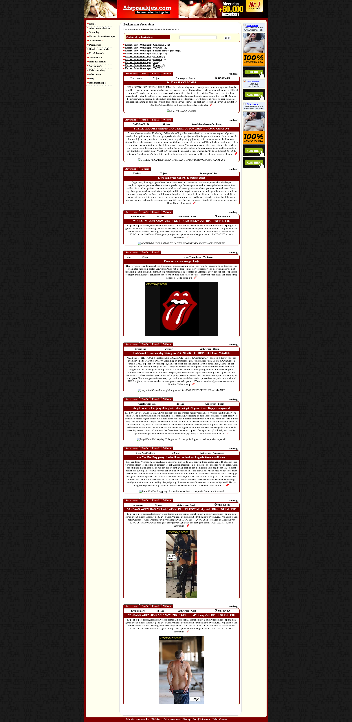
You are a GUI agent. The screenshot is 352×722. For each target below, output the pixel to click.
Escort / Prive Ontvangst (102, 36)
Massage (157, 53)
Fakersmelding (97, 70)
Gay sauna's (95, 65)
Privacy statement (172, 719)
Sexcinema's (95, 57)
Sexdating (94, 32)
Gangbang (158, 44)
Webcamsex (96, 40)
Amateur (157, 59)
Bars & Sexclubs (97, 61)
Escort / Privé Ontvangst (138, 44)
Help (91, 78)
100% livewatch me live (254, 85)
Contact (223, 719)
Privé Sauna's (96, 53)
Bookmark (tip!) (97, 82)
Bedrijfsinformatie (201, 719)
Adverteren (95, 74)
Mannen (157, 56)
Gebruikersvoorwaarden (137, 719)
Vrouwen (157, 47)
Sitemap (186, 719)
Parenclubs (95, 44)
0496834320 (224, 78)
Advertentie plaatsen (99, 28)
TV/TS (156, 68)
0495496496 (224, 216)
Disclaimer (156, 719)
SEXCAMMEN (253, 82)
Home (92, 23)
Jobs (155, 62)
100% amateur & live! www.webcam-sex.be (253, 29)
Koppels (157, 65)
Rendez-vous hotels (99, 49)
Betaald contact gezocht (165, 50)
